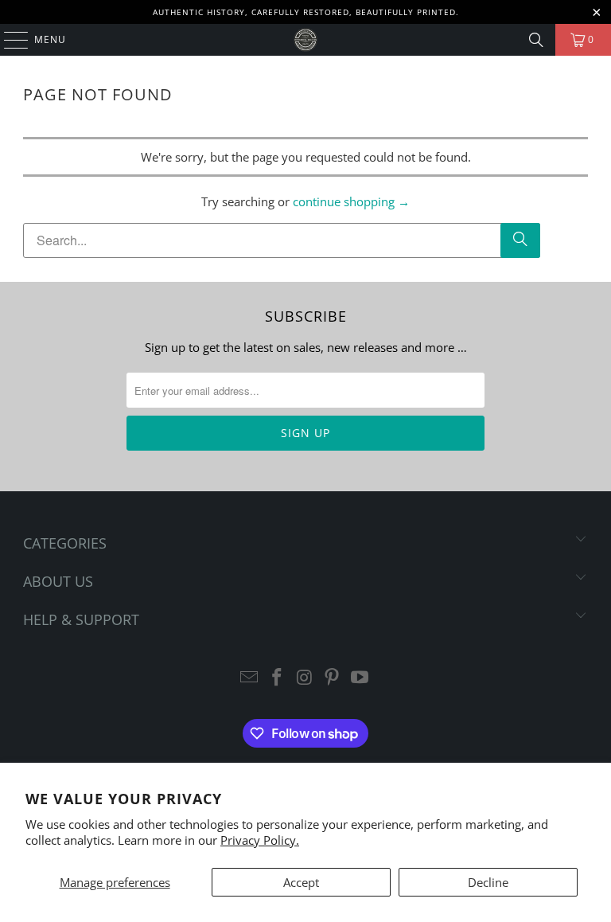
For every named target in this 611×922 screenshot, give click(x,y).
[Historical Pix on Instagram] (305, 678)
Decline (488, 882)
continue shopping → (351, 201)
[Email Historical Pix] (250, 678)
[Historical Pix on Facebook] (277, 678)
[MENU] (8, 40)
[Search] (536, 40)
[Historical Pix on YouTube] (360, 678)
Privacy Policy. (259, 840)
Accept (301, 882)
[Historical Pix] (305, 40)
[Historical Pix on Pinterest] (332, 678)
